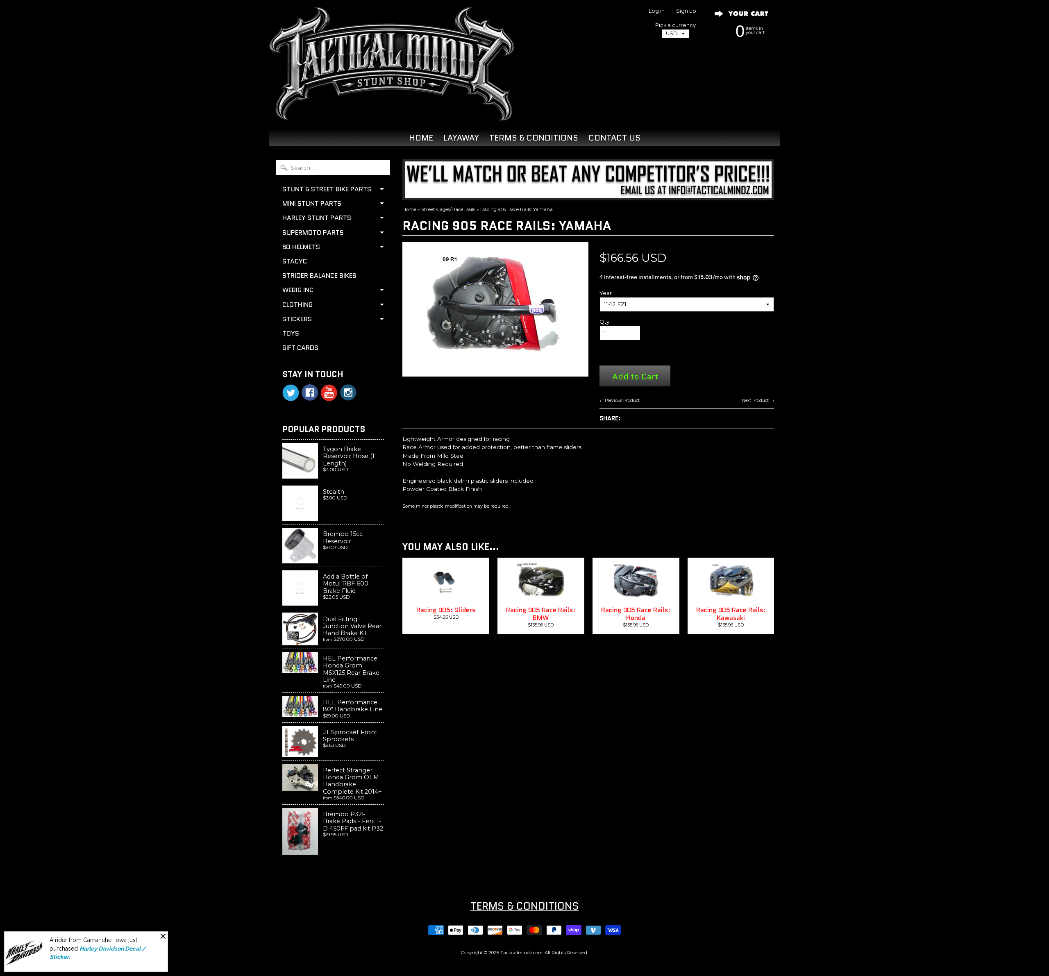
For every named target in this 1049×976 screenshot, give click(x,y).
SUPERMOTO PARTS (313, 232)
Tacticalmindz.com (521, 953)
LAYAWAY (461, 137)
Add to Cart (635, 376)
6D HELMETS (301, 247)
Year (605, 293)
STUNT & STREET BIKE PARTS (326, 189)
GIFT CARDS (300, 347)
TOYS (290, 333)
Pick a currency (675, 25)
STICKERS (297, 319)
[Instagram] (348, 392)
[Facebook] (310, 392)
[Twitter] (290, 392)
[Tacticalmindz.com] (392, 111)
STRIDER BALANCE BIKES (319, 275)
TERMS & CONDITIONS (533, 137)
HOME (421, 137)
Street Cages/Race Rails (448, 209)
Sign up (686, 11)
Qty (604, 321)
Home (409, 209)
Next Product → (758, 400)
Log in (657, 11)
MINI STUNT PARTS (311, 203)
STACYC (294, 261)
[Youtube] (329, 392)
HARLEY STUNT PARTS (316, 217)
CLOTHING (297, 304)
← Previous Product (619, 400)
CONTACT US (614, 137)
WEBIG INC (297, 290)
